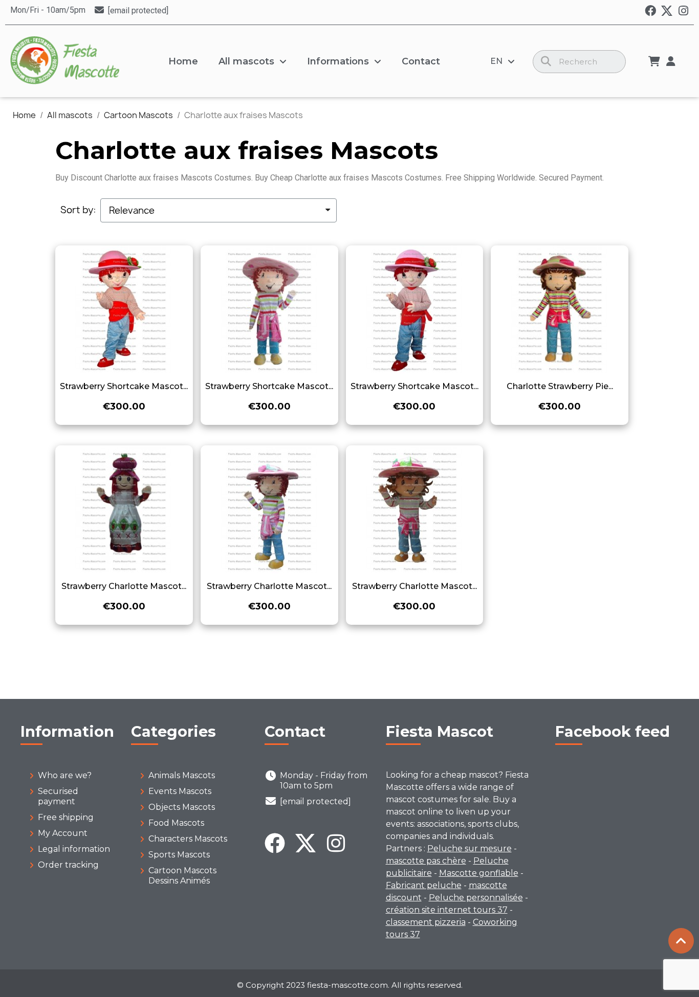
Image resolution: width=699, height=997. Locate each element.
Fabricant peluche (424, 885)
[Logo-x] (666, 10)
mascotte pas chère (426, 861)
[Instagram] (683, 10)
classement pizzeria (426, 922)
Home (183, 61)
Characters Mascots (187, 839)
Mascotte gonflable (478, 873)
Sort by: (78, 210)
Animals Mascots (181, 775)
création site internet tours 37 (447, 910)
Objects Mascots (181, 807)
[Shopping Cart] (654, 61)
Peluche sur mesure (469, 848)
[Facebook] (650, 10)
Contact (421, 61)
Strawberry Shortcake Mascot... (124, 386)
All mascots (246, 61)
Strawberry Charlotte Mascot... (123, 586)
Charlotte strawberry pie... (560, 386)
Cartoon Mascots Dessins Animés (182, 876)
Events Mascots (179, 791)
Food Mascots (176, 823)
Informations (338, 61)
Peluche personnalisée (476, 897)
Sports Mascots (179, 854)
